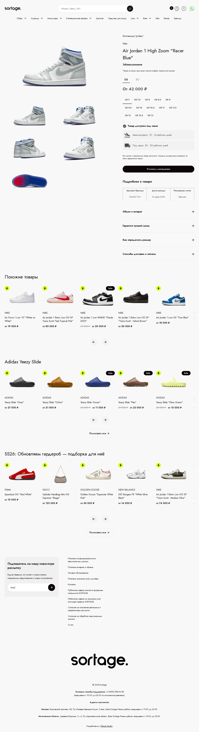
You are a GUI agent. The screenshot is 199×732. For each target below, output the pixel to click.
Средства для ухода (117, 18)
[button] (21, 18)
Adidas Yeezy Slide (23, 361)
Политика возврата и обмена (80, 567)
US (126, 79)
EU (137, 79)
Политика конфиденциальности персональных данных (82, 560)
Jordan (139, 36)
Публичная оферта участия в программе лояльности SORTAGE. (85, 592)
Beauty (166, 18)
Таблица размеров (132, 64)
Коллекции (128, 36)
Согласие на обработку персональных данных (85, 618)
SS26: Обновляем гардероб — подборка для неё (55, 454)
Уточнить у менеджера (158, 169)
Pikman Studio (106, 726)
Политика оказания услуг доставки (83, 578)
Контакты (72, 584)
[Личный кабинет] (184, 8)
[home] (15, 9)
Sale (157, 18)
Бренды (177, 18)
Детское (99, 18)
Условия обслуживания (78, 573)
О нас (70, 624)
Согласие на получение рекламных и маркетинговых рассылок (84, 609)
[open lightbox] (64, 149)
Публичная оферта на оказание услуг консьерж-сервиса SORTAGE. (84, 600)
